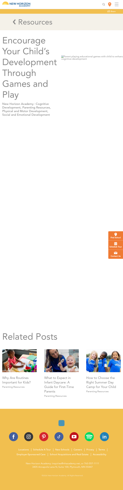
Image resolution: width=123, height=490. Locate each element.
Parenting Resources (36, 107)
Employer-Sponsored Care (31, 454)
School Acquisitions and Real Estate (69, 454)
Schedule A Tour (42, 449)
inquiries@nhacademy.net (66, 463)
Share (113, 11)
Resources (35, 22)
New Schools (62, 449)
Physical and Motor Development (24, 111)
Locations (23, 449)
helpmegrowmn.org (62, 275)
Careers (78, 449)
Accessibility (99, 454)
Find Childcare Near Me (60, 317)
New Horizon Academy (18, 104)
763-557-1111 (91, 463)
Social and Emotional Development (26, 115)
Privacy (90, 449)
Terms (101, 449)
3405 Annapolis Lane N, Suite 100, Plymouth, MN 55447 (62, 466)
